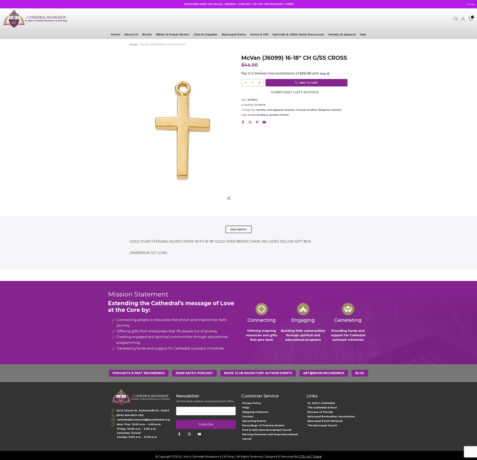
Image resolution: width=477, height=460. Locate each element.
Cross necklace (258, 114)
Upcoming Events (254, 420)
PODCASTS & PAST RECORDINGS (139, 373)
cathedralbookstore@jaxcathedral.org (143, 419)
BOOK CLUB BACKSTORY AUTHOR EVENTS (258, 373)
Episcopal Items (234, 34)
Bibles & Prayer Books (172, 34)
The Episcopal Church (322, 425)
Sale (363, 34)
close (7, 4)
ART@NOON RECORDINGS (323, 373)
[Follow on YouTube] (199, 434)
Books (147, 34)
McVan (284, 114)
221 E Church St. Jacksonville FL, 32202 (142, 410)
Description (238, 229)
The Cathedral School (322, 407)
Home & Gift (259, 34)
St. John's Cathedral (321, 402)
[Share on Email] (264, 122)
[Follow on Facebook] (179, 434)
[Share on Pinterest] (257, 122)
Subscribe (205, 424)
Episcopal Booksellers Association (331, 416)
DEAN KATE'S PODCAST (194, 373)
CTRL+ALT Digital (310, 456)
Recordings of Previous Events (263, 425)
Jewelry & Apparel (342, 34)
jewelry (274, 114)
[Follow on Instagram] (189, 434)
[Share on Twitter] (250, 122)
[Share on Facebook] (243, 122)
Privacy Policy (251, 402)
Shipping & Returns (255, 411)
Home (115, 34)
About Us (131, 34)
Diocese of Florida (320, 411)
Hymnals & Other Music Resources (298, 34)
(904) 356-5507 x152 (129, 415)
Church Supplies (205, 34)
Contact (247, 416)
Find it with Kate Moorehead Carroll (266, 429)
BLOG (359, 373)
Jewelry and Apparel (269, 109)
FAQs (245, 407)
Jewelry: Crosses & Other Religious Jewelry (313, 109)
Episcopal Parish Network (325, 420)
